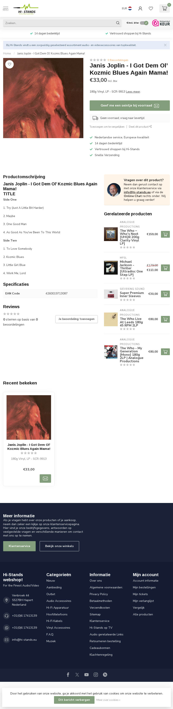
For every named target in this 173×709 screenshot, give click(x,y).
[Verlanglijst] (151, 8)
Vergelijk (139, 608)
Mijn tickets (140, 594)
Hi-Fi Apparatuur (57, 608)
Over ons (96, 581)
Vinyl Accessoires (58, 628)
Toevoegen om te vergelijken (107, 126)
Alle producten (143, 614)
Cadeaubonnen (100, 648)
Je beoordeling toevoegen (77, 319)
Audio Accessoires (58, 601)
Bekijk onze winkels (59, 546)
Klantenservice (19, 546)
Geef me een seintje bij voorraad (127, 105)
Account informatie (145, 581)
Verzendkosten (100, 608)
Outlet (50, 594)
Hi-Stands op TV (101, 628)
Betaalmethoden (101, 601)
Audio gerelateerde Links (106, 634)
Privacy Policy (99, 594)
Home (7, 53)
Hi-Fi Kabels (54, 621)
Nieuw (50, 581)
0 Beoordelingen (118, 60)
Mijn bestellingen (144, 587)
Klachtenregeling (101, 655)
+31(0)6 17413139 (24, 616)
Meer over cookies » (108, 700)
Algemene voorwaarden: (106, 587)
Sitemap (95, 614)
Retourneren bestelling (105, 641)
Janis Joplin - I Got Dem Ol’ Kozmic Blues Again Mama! (51, 53)
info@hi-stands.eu (137, 192)
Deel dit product (139, 126)
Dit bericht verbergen (74, 700)
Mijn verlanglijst (143, 601)
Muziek (51, 641)
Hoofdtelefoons (57, 614)
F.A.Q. (50, 634)
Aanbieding (54, 587)
